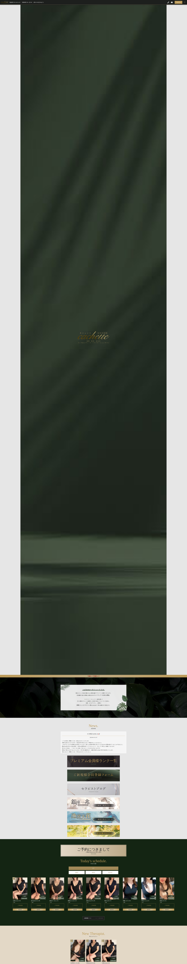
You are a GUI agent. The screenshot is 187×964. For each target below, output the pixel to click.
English (178, 2)
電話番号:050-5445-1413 (14, 2)
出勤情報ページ (93, 918)
